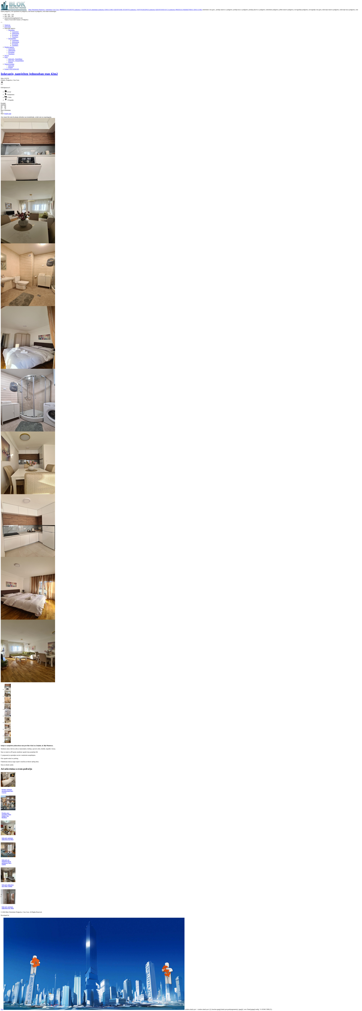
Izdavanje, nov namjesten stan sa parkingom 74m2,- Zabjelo (7, 862)
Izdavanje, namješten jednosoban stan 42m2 (29, 73)
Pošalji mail (7, 113)
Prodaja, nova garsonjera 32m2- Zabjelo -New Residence (6, 815)
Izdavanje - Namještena (15, 59)
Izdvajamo (8, 26)
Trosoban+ (15, 37)
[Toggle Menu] (1, 22)
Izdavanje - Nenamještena (16, 60)
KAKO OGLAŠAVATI (12, 69)
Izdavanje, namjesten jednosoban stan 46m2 (7, 838)
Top (2, 1009)
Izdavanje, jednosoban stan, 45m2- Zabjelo (8, 885)
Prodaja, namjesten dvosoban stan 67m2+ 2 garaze (7, 791)
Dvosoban (15, 35)
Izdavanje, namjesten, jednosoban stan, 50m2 (8, 907)
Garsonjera (15, 32)
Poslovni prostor (9, 64)
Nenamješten (12, 38)
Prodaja (10, 62)
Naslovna (7, 25)
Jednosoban (15, 33)
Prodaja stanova (9, 47)
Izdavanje (11, 66)
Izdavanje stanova (10, 28)
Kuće (6, 57)
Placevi (7, 55)
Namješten (11, 30)
